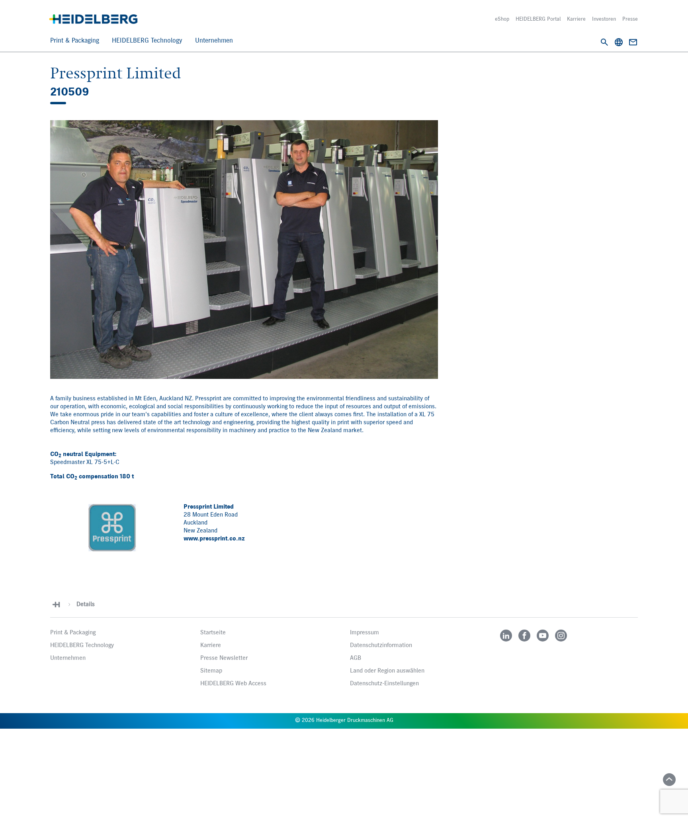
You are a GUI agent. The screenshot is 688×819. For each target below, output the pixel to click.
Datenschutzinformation (381, 645)
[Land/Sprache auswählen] (619, 42)
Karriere (576, 19)
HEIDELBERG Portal (538, 19)
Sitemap (211, 671)
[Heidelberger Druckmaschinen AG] (93, 19)
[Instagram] (561, 636)
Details (85, 604)
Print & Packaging (74, 40)
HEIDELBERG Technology (147, 40)
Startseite (213, 633)
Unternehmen (214, 40)
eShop (502, 19)
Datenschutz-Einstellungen (384, 684)
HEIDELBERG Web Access (233, 684)
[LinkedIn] (506, 636)
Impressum (364, 633)
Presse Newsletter (224, 658)
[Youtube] (543, 636)
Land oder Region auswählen (387, 671)
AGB (355, 658)
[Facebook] (524, 636)
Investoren (604, 19)
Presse (630, 19)
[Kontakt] (633, 42)
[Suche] (604, 42)
